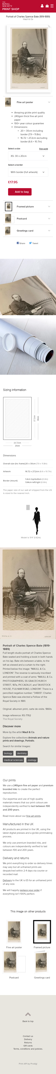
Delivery (7, 880)
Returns (28, 1042)
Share (22, 243)
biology (8, 753)
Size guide (43, 149)
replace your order (30, 890)
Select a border (15, 165)
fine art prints (33, 815)
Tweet (35, 243)
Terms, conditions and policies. (28, 1049)
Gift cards (28, 1046)
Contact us (28, 1036)
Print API (23, 1064)
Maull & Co (28, 19)
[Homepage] (9, 6)
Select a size (28, 148)
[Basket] (47, 6)
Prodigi (33, 1064)
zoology (32, 760)
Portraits (29, 740)
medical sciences (13, 760)
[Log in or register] (42, 6)
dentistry (22, 753)
